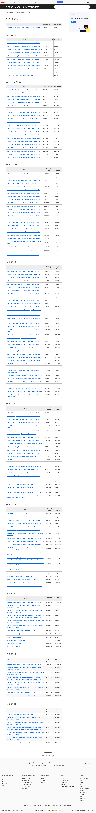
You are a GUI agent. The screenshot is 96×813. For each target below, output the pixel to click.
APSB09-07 (9, 378)
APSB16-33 (9, 99)
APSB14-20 (9, 128)
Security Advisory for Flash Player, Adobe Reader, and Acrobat (27, 347)
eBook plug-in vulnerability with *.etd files (17, 640)
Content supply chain (25, 780)
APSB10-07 (9, 357)
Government (43, 782)
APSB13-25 (9, 141)
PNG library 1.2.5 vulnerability (14, 637)
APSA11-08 (9, 238)
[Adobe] (3, 2)
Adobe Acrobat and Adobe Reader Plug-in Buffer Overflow (21, 576)
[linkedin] (22, 810)
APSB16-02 (9, 69)
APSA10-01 (9, 347)
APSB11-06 (9, 246)
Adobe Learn (63, 784)
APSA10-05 (9, 329)
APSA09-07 (10, 364)
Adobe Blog (82, 800)
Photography (4, 781)
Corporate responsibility (84, 788)
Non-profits (43, 780)
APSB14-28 (9, 125)
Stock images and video (6, 793)
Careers (81, 782)
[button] (88, 2)
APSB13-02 (9, 157)
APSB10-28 (9, 326)
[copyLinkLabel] (53, 756)
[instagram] (17, 810)
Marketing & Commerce (37, 2)
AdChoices (92, 810)
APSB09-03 (10, 391)
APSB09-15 (9, 367)
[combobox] (72, 7)
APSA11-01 (9, 250)
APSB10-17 (9, 341)
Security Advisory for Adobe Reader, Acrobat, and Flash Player (28, 375)
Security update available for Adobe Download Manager (26, 354)
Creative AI (4, 779)
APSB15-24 (9, 72)
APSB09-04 (10, 388)
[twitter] (19, 810)
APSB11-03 (9, 255)
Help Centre (63, 778)
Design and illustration (6, 783)
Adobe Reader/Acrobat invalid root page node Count (19, 582)
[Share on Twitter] (46, 756)
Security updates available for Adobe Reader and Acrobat (26, 72)
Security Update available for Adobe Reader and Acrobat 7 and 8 (25, 541)
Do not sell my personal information (80, 810)
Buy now (60, 2)
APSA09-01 (9, 394)
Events (81, 784)
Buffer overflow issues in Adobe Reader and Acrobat (25, 385)
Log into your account (84, 778)
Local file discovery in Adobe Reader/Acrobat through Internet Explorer (24, 586)
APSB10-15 (9, 344)
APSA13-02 (9, 154)
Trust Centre (82, 794)
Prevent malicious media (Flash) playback (17, 634)
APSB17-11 (9, 46)
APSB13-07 (9, 151)
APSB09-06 (10, 382)
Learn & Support (49, 2)
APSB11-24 (9, 232)
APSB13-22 (9, 144)
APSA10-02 (9, 338)
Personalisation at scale (26, 778)
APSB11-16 (9, 235)
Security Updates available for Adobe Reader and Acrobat (26, 122)
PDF (3, 787)
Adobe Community (64, 782)
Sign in (92, 2)
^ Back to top (87, 763)
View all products (5, 795)
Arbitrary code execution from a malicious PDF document (21, 696)
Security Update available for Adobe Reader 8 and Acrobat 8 (27, 481)
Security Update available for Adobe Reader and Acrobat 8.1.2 (24, 484)
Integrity (81, 796)
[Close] (70, 810)
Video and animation (6, 785)
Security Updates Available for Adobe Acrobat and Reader (26, 27)
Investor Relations (83, 790)
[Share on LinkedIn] (50, 756)
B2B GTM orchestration (26, 786)
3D (2, 789)
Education (43, 778)
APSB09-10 (9, 370)
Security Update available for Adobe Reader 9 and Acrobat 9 (27, 391)
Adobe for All (82, 798)
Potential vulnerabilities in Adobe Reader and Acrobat (23, 573)
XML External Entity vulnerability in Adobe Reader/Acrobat (21, 579)
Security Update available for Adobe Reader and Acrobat (26, 388)
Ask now (33, 768)
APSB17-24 (9, 43)
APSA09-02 (10, 385)
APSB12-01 (9, 222)
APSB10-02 (9, 360)
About (81, 780)
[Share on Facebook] (43, 756)
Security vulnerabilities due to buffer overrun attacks (19, 742)
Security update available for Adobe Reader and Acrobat (26, 246)
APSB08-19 (9, 481)
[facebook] (14, 810)
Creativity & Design (12, 2)
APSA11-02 (9, 241)
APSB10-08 (9, 354)
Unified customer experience (27, 782)
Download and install (64, 780)
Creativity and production (26, 784)
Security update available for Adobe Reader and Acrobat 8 (24, 492)
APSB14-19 (9, 131)
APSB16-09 (9, 65)
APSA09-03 (10, 375)
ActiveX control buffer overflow (14, 643)
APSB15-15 (9, 75)
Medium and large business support (67, 786)
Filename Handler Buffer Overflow (15, 647)
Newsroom (82, 786)
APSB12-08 (9, 219)
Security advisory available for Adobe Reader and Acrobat (26, 154)
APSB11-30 (9, 225)
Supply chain (82, 792)
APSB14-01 (9, 138)
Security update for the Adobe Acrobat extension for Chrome (27, 49)
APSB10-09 (9, 351)
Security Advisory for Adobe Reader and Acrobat (21, 228)
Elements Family (5, 791)
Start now (55, 768)
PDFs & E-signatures (23, 2)
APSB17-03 (9, 49)
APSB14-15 (9, 135)
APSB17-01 (9, 52)
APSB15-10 (9, 122)
